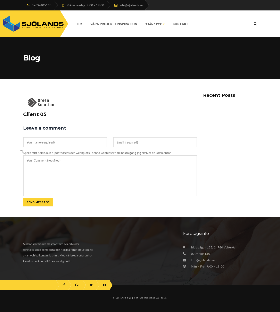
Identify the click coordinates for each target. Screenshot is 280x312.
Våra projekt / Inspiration (113, 24)
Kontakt (180, 24)
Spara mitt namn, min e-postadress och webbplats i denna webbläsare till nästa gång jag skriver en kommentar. (97, 153)
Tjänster (153, 24)
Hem (78, 24)
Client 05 (34, 114)
